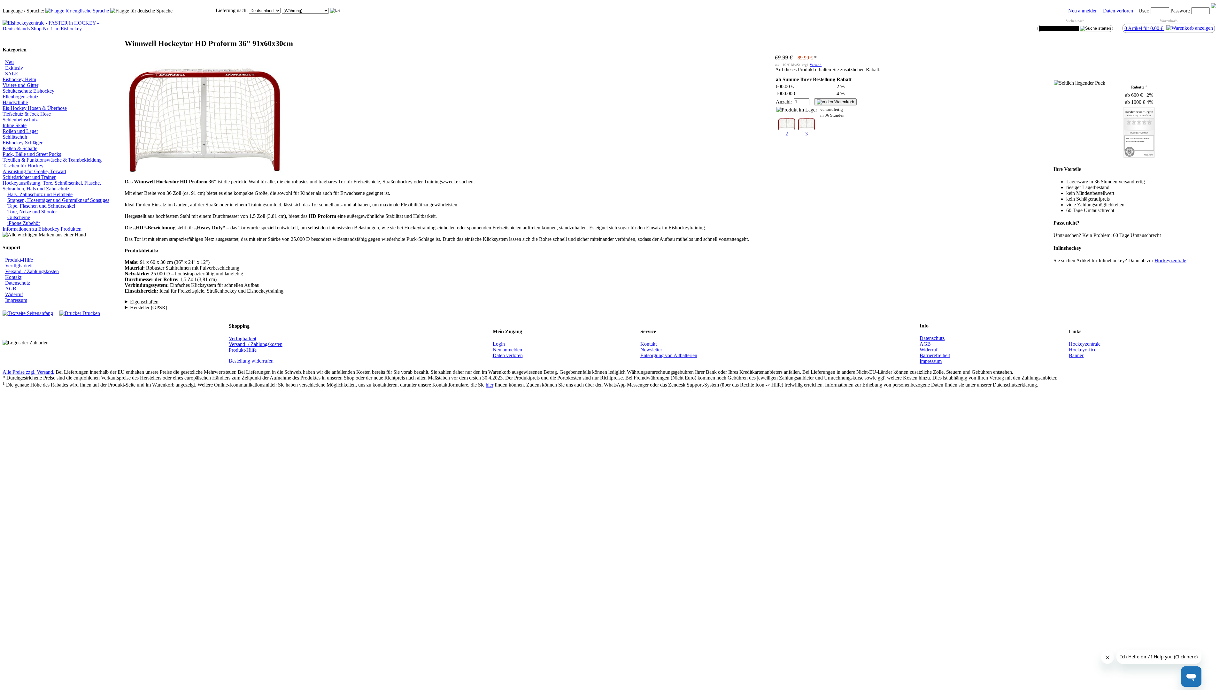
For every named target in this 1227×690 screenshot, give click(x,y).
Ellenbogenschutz (20, 96)
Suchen (1071, 21)
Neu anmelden (1083, 10)
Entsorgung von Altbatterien (668, 355)
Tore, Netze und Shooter (32, 211)
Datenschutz (17, 283)
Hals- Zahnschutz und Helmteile (40, 194)
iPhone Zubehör (23, 223)
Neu (9, 62)
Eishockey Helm (19, 79)
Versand (816, 65)
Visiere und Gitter (20, 85)
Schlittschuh (15, 137)
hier (489, 385)
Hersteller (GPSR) (148, 307)
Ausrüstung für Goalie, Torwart (34, 171)
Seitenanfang (39, 313)
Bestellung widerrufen (251, 361)
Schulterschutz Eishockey (28, 91)
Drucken (90, 313)
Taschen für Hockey (23, 165)
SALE (11, 73)
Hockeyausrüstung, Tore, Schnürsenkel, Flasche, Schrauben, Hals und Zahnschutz (52, 185)
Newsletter (651, 349)
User (1143, 10)
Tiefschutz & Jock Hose (27, 114)
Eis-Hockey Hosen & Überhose (35, 108)
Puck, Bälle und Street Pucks (32, 154)
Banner (1076, 355)
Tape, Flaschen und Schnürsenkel (41, 206)
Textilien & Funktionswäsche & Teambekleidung (52, 160)
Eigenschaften (144, 301)
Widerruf (14, 294)
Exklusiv (14, 68)
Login (499, 344)
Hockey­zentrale (1170, 260)
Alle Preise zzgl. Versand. (28, 372)
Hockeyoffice (1082, 349)
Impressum (16, 300)
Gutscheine (18, 217)
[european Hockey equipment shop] (77, 10)
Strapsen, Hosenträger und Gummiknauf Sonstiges (58, 200)
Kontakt (13, 277)
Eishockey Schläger (22, 142)
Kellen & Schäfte (20, 148)
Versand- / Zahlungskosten (32, 271)
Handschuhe (15, 102)
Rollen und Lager (20, 131)
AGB (10, 288)
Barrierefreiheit (935, 355)
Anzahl (783, 101)
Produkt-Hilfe (19, 260)
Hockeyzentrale (1084, 344)
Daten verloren (1118, 10)
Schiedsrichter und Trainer (29, 177)
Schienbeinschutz (20, 119)
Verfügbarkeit (19, 265)
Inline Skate (15, 125)
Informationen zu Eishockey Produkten (42, 229)
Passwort (1179, 10)
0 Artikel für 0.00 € (1144, 28)
